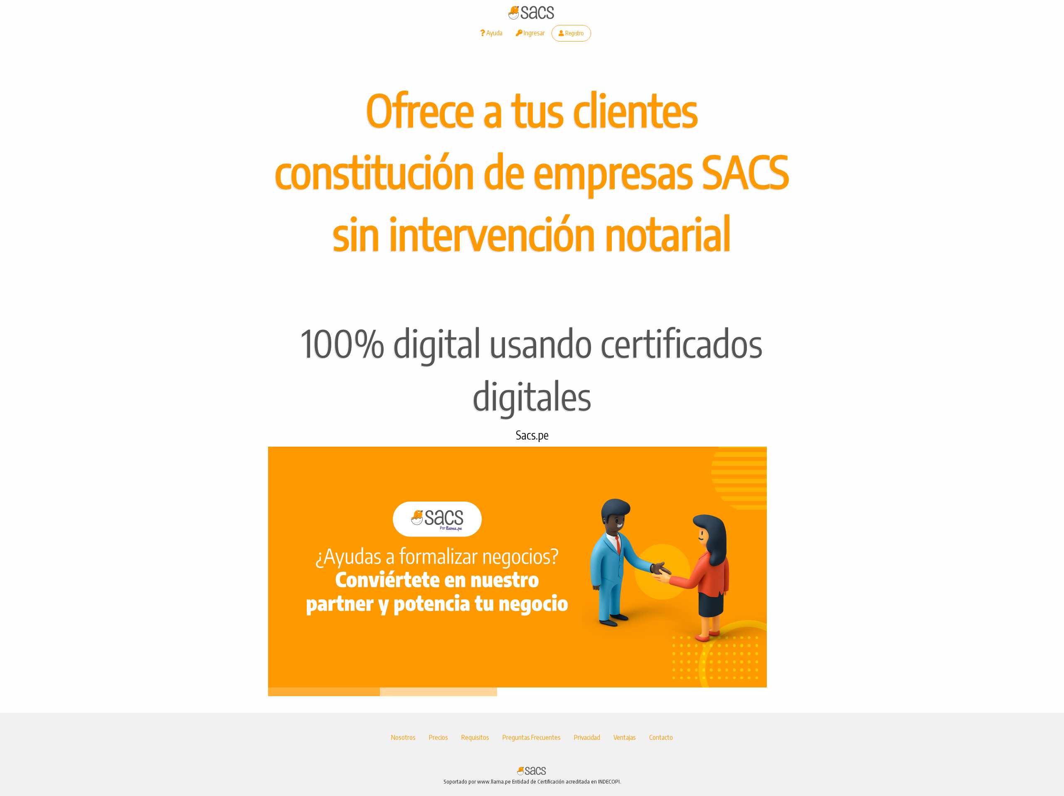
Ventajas (624, 737)
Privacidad (587, 737)
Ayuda (493, 33)
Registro (574, 33)
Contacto (661, 737)
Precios (438, 737)
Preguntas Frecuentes (531, 737)
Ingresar (533, 33)
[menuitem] (491, 33)
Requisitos (475, 737)
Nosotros (403, 737)
